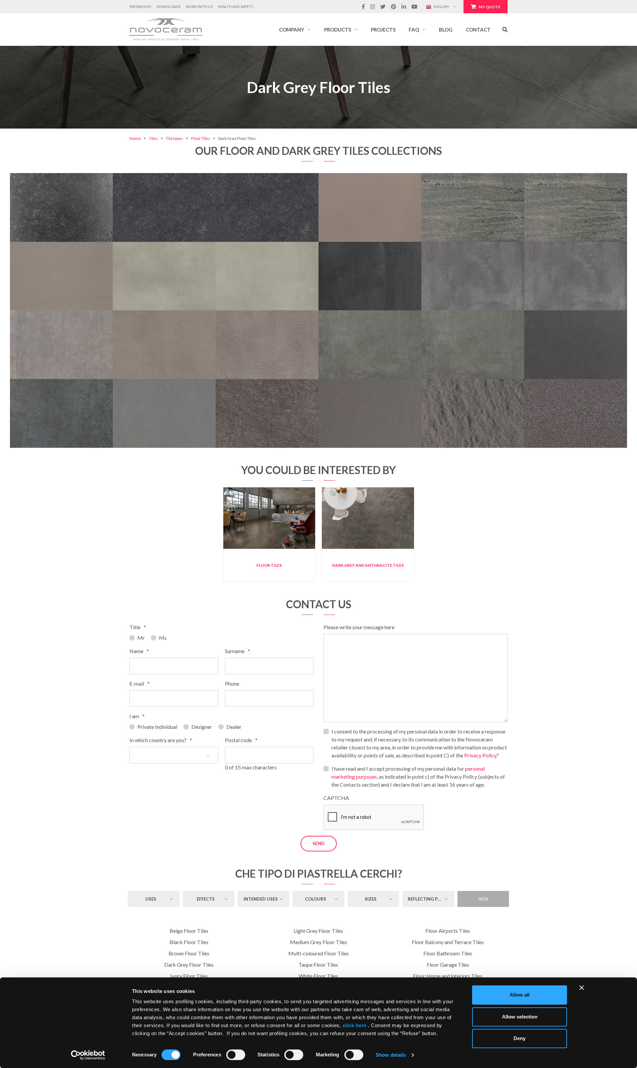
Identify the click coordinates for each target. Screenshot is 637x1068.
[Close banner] (581, 987)
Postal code (241, 740)
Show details (391, 1055)
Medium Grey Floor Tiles (318, 942)
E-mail (139, 683)
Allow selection (519, 1016)
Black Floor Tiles (189, 942)
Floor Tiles (200, 138)
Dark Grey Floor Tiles (189, 964)
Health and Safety (235, 6)
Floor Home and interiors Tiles (447, 976)
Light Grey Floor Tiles (318, 930)
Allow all (520, 995)
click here (354, 1025)
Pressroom (140, 6)
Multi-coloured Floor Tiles (318, 953)
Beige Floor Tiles (189, 930)
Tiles (153, 138)
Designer (201, 727)
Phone (232, 683)
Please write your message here (358, 627)
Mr (141, 637)
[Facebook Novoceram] (363, 6)
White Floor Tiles (318, 976)
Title (137, 627)
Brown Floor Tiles (189, 953)
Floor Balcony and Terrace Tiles (448, 942)
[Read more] (61, 176)
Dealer (234, 727)
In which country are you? (160, 740)
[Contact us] (83, 176)
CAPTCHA (336, 798)
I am (137, 716)
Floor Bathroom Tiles (447, 953)
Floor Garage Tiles (448, 964)
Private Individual (157, 727)
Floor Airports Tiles (447, 930)
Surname (237, 651)
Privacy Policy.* (481, 755)
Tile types (174, 138)
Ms (163, 637)
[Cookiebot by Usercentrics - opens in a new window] (88, 1055)
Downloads (168, 6)
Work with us (199, 6)
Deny (520, 1038)
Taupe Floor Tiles (318, 964)
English (441, 6)
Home (135, 138)
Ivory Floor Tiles (189, 976)
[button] (295, 29)
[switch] (235, 1054)
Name (139, 651)
